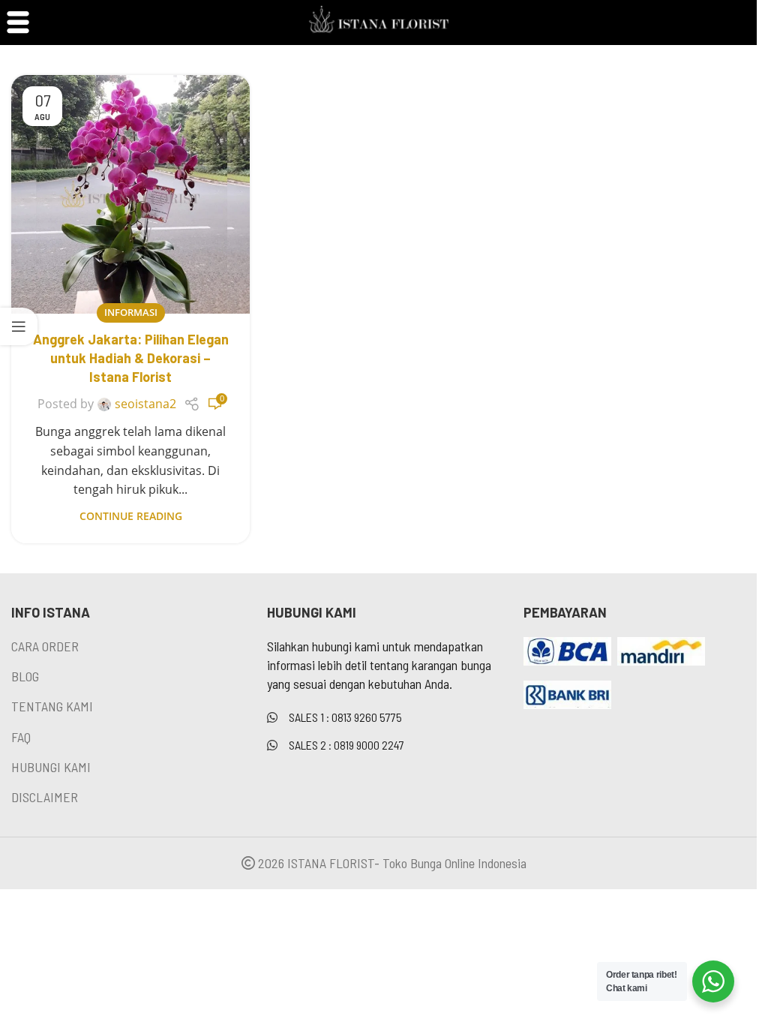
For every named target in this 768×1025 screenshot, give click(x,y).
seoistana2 (145, 403)
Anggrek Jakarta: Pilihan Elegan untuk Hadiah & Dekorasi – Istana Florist (131, 358)
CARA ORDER (45, 646)
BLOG (25, 676)
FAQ (21, 737)
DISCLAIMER (44, 797)
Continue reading (131, 516)
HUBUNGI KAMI (51, 767)
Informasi (131, 312)
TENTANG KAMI (52, 706)
